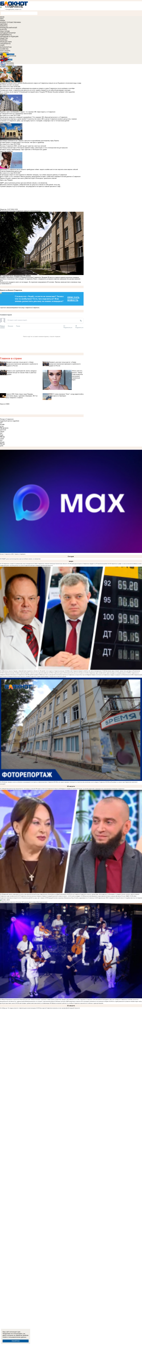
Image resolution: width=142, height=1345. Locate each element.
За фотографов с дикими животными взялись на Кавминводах (33, 1003)
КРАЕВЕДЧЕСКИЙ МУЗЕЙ (8, 27)
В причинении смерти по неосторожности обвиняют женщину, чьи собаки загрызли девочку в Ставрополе (33, 175)
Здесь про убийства (6, 151)
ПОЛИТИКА (3, 40)
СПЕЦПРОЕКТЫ (5, 43)
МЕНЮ (2, 17)
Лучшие (10, 326)
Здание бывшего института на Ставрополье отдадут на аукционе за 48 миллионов (109, 674)
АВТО (2, 19)
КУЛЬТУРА (3, 29)
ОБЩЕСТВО (4, 38)
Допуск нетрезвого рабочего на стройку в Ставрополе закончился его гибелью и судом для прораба (78, 1003)
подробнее (15, 421)
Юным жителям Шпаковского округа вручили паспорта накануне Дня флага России (104, 896)
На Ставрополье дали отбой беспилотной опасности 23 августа (68, 672)
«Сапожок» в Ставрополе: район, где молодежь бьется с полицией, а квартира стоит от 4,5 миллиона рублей (34, 121)
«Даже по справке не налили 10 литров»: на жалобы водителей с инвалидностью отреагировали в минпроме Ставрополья (93, 788)
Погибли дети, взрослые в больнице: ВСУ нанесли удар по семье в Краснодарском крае (25, 902)
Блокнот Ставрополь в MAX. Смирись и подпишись (12, 554)
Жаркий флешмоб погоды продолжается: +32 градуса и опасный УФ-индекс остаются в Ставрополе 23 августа (31, 788)
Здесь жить (3, 93)
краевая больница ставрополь (22, 307)
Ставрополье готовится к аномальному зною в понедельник (18, 563)
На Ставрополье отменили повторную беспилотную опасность (52, 563)
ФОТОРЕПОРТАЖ (6, 47)
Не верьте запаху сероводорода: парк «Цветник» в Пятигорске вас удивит (23, 149)
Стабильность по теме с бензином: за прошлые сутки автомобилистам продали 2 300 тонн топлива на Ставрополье (97, 999)
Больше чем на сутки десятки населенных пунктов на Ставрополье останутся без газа (63, 674)
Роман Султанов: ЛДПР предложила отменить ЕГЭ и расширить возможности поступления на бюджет (83, 1001)
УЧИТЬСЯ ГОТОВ (10, 56)
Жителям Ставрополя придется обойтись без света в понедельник (84, 671)
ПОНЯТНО (16, 1341)
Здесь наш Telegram (6, 180)
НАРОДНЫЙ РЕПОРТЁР (8, 33)
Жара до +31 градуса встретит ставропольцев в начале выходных (19, 1008)
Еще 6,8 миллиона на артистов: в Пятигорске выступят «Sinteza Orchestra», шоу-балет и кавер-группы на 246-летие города (34, 999)
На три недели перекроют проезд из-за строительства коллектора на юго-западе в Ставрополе (81, 782)
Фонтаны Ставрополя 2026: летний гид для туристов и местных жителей (23, 146)
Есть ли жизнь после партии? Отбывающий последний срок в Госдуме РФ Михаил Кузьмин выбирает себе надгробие (37, 92)
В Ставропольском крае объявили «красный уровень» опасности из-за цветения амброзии (26, 672)
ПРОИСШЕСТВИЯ (6, 42)
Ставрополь (36, 307)
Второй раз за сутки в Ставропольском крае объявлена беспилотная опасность (33, 565)
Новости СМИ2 (4, 404)
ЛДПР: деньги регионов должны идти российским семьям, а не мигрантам (21, 558)
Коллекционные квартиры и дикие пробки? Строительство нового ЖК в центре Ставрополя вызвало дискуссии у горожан (38, 119)
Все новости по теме (6, 86)
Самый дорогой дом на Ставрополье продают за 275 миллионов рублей (89, 563)
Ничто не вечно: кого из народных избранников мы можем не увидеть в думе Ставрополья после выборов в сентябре (37, 88)
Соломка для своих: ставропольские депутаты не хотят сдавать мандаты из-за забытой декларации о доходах (35, 90)
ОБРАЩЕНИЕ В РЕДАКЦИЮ (9, 36)
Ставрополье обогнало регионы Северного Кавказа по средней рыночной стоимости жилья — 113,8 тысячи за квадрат (50, 896)
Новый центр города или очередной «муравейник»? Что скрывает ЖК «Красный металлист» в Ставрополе (33, 117)
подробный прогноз (6, 421)
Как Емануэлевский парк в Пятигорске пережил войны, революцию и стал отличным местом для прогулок (34, 148)
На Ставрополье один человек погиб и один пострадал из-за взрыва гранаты (106, 672)
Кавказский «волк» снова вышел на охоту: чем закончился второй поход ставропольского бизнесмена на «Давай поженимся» (34, 894)
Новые (2, 326)
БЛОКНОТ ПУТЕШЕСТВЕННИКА (10, 22)
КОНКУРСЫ (4, 26)
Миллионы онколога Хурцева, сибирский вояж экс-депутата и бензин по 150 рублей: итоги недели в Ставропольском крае (34, 671)
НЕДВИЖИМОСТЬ (6, 35)
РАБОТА (11, 54)
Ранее (18, 326)
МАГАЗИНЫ (10, 63)
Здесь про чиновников (7, 65)
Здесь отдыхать (5, 122)
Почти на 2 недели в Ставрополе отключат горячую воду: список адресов (87, 894)
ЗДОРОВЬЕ (4, 24)
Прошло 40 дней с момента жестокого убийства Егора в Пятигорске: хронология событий (28, 178)
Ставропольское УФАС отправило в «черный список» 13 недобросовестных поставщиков (119, 898)
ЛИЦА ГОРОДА (5, 31)
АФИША (2, 20)
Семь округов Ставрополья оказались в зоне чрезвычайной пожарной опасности (59, 1008)
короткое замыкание (6, 307)
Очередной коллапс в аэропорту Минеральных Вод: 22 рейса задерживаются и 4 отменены (71, 898)
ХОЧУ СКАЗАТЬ (5, 51)
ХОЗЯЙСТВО (4, 49)
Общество (3, 209)
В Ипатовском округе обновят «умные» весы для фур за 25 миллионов (122, 671)
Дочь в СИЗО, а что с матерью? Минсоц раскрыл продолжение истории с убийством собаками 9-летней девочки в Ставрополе (40, 176)
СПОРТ (2, 45)
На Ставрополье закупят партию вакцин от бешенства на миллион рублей (47, 676)
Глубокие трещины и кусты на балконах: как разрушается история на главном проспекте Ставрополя (28, 782)
